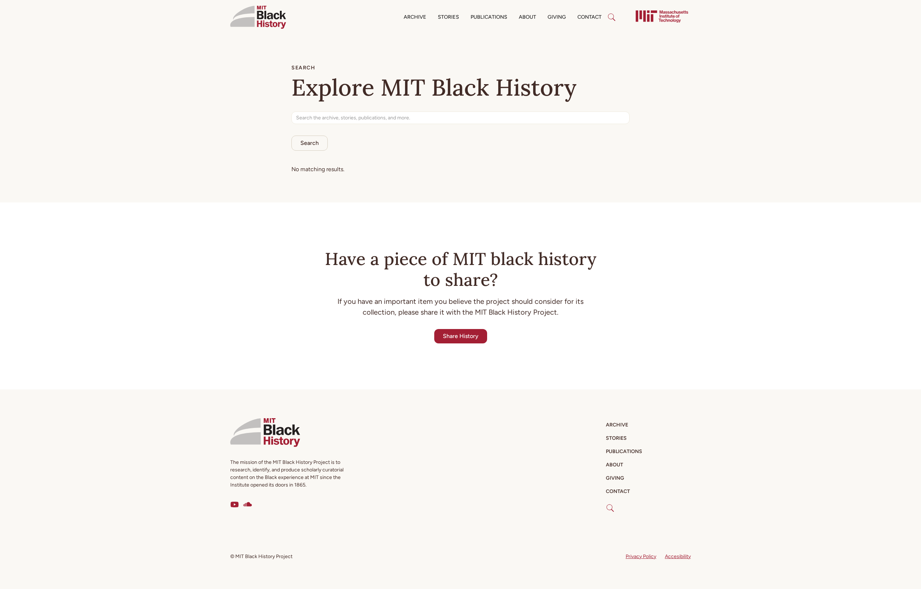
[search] (611, 17)
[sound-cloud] (247, 504)
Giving (557, 17)
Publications (489, 17)
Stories (448, 17)
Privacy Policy (641, 556)
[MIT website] (662, 17)
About (527, 17)
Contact (589, 17)
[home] (258, 17)
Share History (460, 336)
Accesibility (678, 556)
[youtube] (234, 504)
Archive (415, 17)
